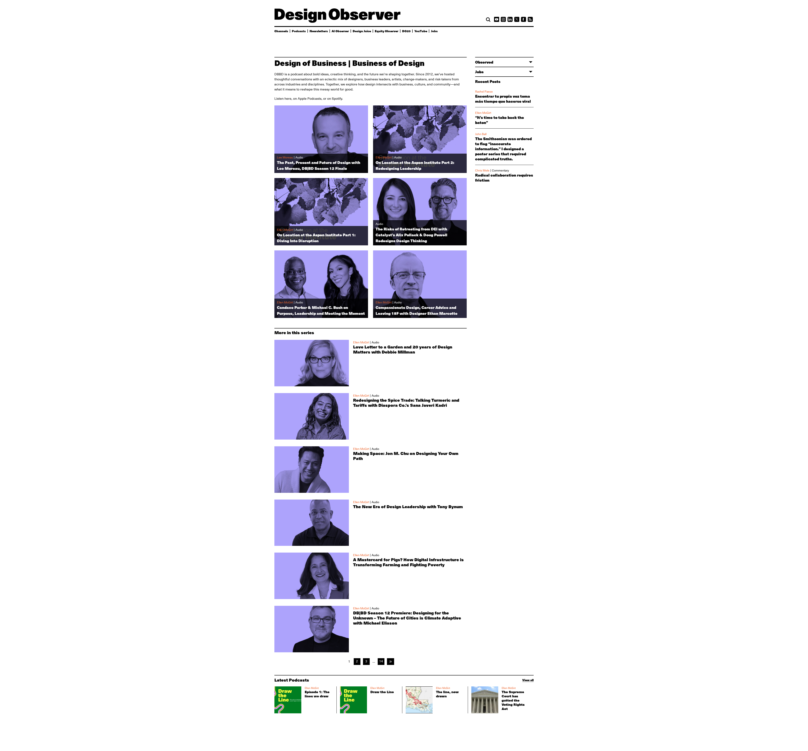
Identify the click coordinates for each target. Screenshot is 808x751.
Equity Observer (386, 31)
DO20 (406, 31)
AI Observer (340, 31)
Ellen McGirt (483, 113)
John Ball (480, 134)
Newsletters (319, 31)
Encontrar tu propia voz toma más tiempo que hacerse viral (503, 99)
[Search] (488, 19)
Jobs (434, 31)
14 (381, 661)
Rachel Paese (484, 91)
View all (528, 680)
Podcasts (299, 31)
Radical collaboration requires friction (504, 178)
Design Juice (362, 31)
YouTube (420, 31)
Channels (281, 31)
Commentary (500, 170)
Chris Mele (482, 170)
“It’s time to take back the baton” (499, 120)
